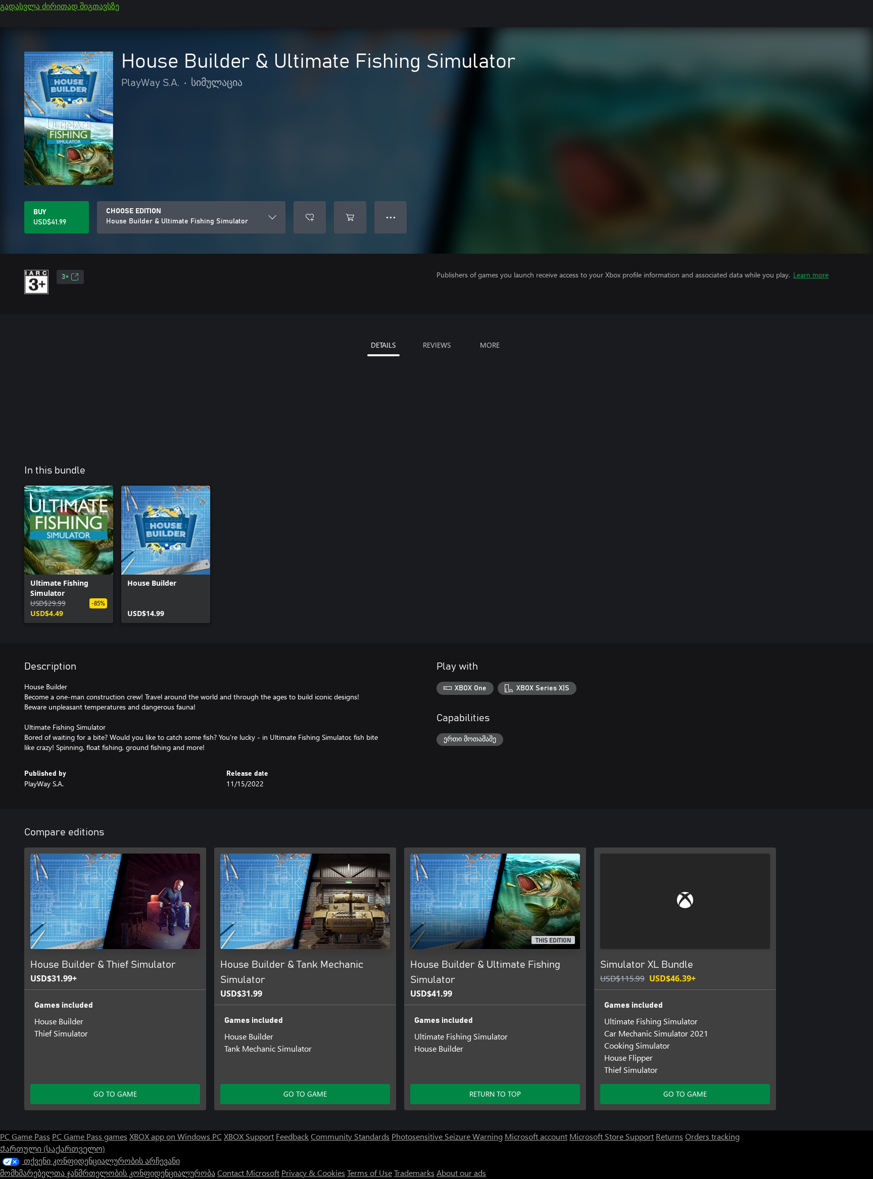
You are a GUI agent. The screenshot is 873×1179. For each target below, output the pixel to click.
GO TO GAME (115, 1094)
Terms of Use (369, 1172)
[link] (68, 554)
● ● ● (391, 217)
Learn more (811, 274)
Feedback (292, 1136)
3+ (65, 276)
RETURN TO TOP (495, 1094)
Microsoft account (536, 1136)
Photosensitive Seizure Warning (447, 1136)
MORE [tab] (490, 345)
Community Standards (350, 1136)
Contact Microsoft (248, 1172)
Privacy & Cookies (313, 1172)
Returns (669, 1136)
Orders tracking (712, 1136)
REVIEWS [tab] (437, 345)
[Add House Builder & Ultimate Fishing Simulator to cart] (350, 217)
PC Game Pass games (89, 1136)
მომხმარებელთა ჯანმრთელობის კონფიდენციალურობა (107, 1172)
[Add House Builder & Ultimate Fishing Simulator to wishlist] (310, 217)
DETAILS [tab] (383, 345)
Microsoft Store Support (611, 1136)
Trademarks (414, 1172)
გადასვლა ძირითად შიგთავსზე (59, 6)
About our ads (461, 1172)
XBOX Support (249, 1136)
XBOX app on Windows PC (175, 1136)
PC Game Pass (25, 1136)
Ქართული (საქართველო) (52, 1148)
